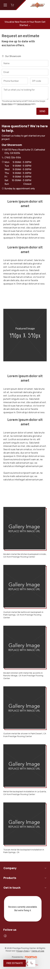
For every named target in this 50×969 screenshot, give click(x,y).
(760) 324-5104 (12, 157)
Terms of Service (24, 104)
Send (42, 111)
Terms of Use (37, 950)
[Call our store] (31, 963)
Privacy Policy (7, 104)
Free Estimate (14, 963)
